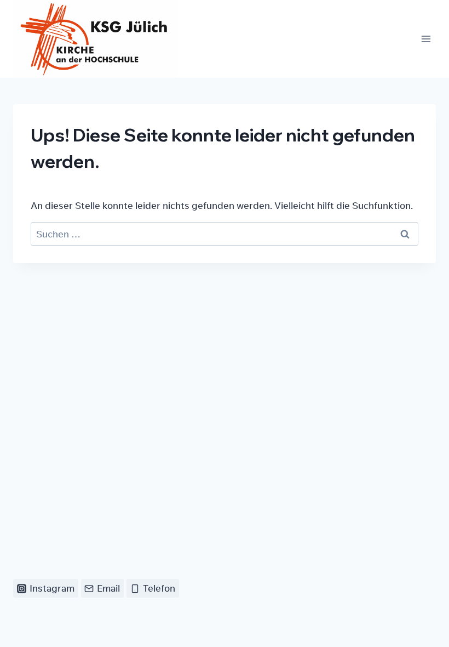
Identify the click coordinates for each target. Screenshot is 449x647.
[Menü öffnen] (426, 38)
